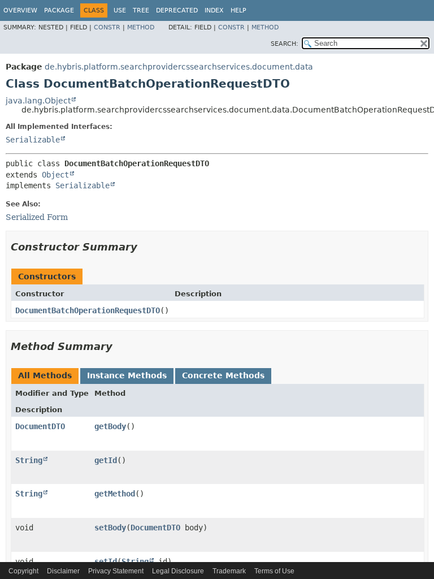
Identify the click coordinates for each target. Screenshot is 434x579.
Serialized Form (37, 217)
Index (214, 10)
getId (105, 460)
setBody (110, 527)
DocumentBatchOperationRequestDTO (87, 310)
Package (59, 10)
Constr (107, 27)
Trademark (229, 571)
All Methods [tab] (45, 375)
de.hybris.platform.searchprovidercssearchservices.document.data (179, 66)
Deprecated (177, 10)
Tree (141, 10)
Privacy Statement (116, 571)
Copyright (23, 571)
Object (55, 174)
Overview (20, 10)
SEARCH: (284, 43)
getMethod (114, 493)
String (28, 460)
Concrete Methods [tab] (223, 375)
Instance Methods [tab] (127, 375)
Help (238, 10)
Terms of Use (274, 571)
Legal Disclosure (178, 571)
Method (140, 27)
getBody (110, 426)
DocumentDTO (40, 426)
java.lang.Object (38, 100)
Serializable (33, 139)
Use (120, 10)
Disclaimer (63, 571)
